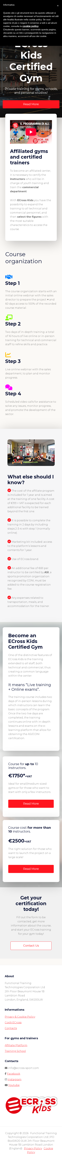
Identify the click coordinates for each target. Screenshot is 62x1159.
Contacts (11, 1028)
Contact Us (31, 945)
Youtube (14, 1085)
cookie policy (30, 26)
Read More (31, 104)
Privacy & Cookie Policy (20, 1016)
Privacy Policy (33, 1148)
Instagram (14, 1079)
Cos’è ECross (13, 1022)
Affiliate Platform (16, 1045)
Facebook (13, 1073)
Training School (15, 1051)
